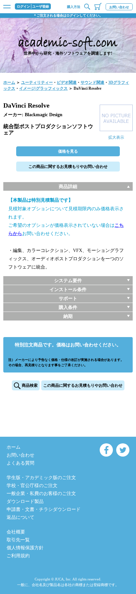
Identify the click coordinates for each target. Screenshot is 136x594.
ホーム (9, 82)
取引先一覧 (18, 539)
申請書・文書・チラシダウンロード (44, 509)
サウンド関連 (92, 82)
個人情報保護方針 (25, 547)
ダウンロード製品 (25, 501)
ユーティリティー (37, 82)
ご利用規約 (18, 555)
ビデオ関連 (67, 82)
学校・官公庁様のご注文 (32, 485)
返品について (20, 517)
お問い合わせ (119, 7)
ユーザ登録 (40, 6)
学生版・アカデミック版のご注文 (41, 477)
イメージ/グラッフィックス (43, 88)
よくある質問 (20, 463)
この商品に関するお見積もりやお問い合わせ (68, 166)
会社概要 (16, 531)
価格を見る (68, 151)
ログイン (23, 6)
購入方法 (73, 7)
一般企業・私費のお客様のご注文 (41, 493)
